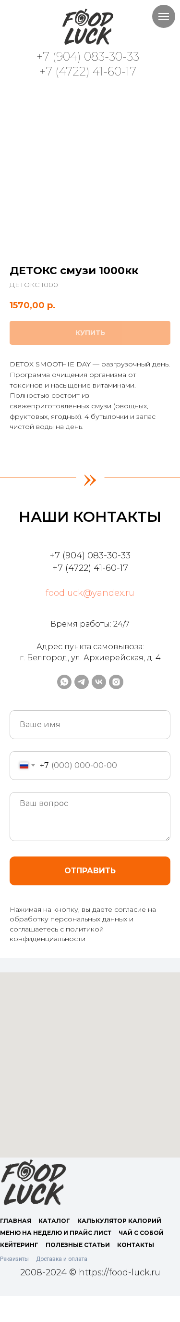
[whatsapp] (64, 682)
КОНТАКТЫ (135, 1244)
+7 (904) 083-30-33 (87, 56)
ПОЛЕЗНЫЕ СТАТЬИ (78, 1244)
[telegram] (81, 682)
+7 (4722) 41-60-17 (87, 71)
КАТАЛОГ (54, 1220)
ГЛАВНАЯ (15, 1220)
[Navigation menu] (163, 16)
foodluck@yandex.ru (90, 593)
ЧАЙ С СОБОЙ (141, 1232)
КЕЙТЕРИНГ (19, 1244)
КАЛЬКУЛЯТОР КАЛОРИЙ (119, 1220)
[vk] (99, 682)
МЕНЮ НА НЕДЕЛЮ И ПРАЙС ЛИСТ (55, 1232)
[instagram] (116, 682)
